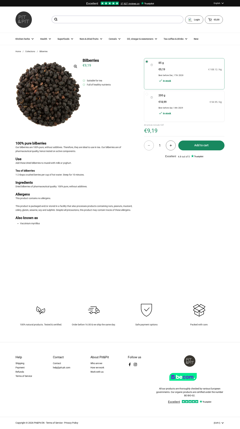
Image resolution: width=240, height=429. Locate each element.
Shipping (20, 363)
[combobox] (117, 19)
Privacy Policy (71, 422)
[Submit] (55, 19)
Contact (57, 363)
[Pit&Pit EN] (24, 19)
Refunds (20, 371)
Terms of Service (24, 376)
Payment (20, 367)
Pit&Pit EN (39, 422)
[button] (214, 20)
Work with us (97, 371)
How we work (97, 367)
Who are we (96, 363)
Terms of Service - (55, 422)
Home (18, 51)
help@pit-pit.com (61, 367)
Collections (30, 51)
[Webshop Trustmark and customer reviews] (190, 382)
